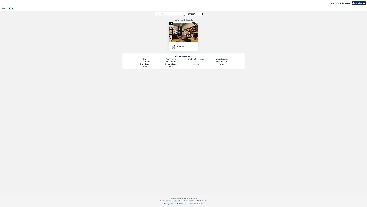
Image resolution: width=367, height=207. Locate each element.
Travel (145, 66)
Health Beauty (145, 64)
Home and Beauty (170, 64)
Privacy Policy (168, 204)
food (196, 61)
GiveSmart (171, 200)
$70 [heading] (173, 48)
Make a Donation (222, 59)
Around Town (145, 61)
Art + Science (178, 46)
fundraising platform (201, 200)
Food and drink (221, 61)
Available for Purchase (196, 59)
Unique (170, 66)
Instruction (196, 64)
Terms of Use (181, 204)
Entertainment (171, 61)
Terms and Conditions (196, 204)
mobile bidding (187, 200)
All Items (145, 59)
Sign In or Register (358, 3)
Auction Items (171, 59)
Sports (221, 64)
